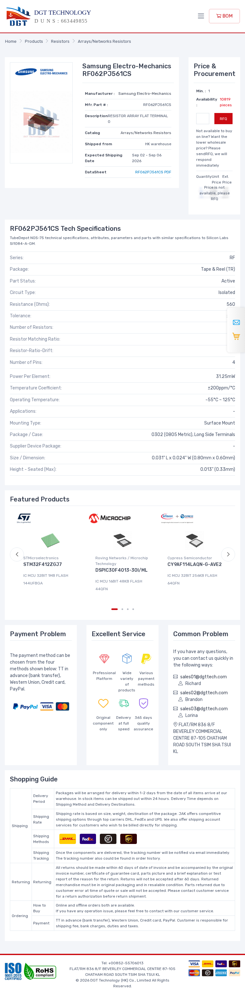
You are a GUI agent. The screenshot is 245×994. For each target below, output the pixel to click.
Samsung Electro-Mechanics (144, 93)
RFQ (223, 119)
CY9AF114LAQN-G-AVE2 (194, 564)
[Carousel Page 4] (133, 609)
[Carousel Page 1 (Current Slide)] (114, 609)
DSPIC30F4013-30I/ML (121, 570)
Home (11, 41)
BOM (227, 16)
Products (34, 41)
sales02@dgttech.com (204, 693)
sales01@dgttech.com (203, 677)
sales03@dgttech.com (204, 709)
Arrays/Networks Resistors (104, 41)
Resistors (60, 41)
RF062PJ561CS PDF (153, 172)
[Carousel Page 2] (122, 609)
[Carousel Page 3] (128, 609)
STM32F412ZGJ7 (42, 564)
